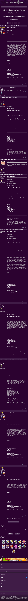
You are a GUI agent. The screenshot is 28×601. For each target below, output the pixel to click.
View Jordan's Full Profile (15, 39)
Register (10, 533)
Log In (17, 533)
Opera (16, 599)
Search (2, 590)
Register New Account (6, 586)
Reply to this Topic (20, 16)
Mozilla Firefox (13, 599)
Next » (15, 23)
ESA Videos (3, 580)
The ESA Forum (8, 10)
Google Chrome (6, 599)
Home (2, 564)
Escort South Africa (14, 596)
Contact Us (3, 593)
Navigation (14, 6)
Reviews (3, 574)
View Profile (2, 106)
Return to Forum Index (8, 16)
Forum (2, 577)
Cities (2, 567)
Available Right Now (5, 571)
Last (18, 23)
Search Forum (14, 19)
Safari (9, 599)
